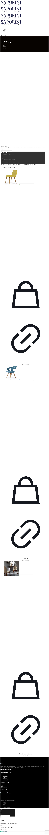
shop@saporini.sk (3, 789)
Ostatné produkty (6, 779)
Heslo (1, 825)
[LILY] (19, 184)
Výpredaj (17, 164)
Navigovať (5, 831)
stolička (34, 164)
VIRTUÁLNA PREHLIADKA (5, 769)
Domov (4, 45)
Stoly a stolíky (5, 776)
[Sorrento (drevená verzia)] (19, 575)
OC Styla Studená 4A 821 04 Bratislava (3, 786)
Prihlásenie (10, 827)
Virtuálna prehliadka (6, 807)
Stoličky (4, 46)
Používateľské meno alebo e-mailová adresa (8, 823)
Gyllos (32, 164)
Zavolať (1, 831)
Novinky (4, 802)
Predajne (4, 29)
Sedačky (4, 774)
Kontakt (4, 31)
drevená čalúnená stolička (26, 164)
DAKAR (26, 558)
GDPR (4, 30)
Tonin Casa (5, 778)
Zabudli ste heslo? (3, 829)
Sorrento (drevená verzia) (26, 753)
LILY (26, 362)
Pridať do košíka (5, 152)
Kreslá (4, 777)
